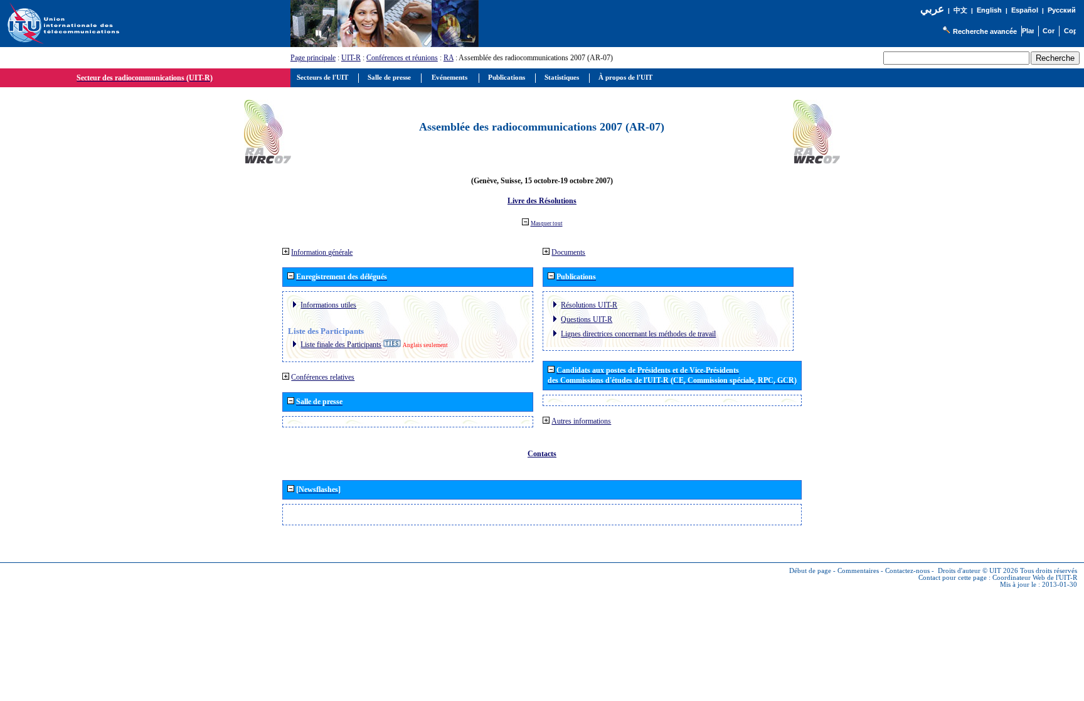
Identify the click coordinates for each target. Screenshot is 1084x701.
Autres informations (581, 421)
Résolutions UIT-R (589, 305)
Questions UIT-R (586, 319)
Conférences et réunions (402, 57)
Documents (568, 252)
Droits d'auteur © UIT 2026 (978, 570)
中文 (960, 10)
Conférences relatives (322, 377)
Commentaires (858, 570)
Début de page (810, 570)
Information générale (322, 252)
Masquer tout (547, 223)
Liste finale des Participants (340, 344)
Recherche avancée (985, 31)
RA (449, 57)
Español (1024, 10)
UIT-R (351, 57)
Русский (1062, 10)
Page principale (313, 57)
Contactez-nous (907, 570)
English (989, 10)
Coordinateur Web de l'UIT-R (1034, 577)
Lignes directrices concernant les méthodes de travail (638, 333)
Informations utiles (328, 305)
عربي (932, 9)
